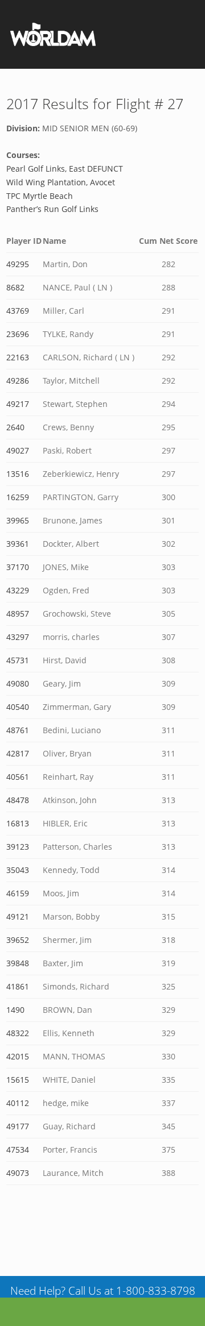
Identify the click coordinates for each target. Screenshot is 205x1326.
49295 (17, 264)
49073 (17, 1172)
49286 (17, 380)
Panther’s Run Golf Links (52, 208)
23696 (17, 334)
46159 (17, 893)
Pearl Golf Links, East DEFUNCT (64, 168)
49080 (17, 683)
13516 (17, 473)
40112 (17, 1103)
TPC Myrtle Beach (39, 195)
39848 (17, 963)
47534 (17, 1149)
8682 (15, 287)
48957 (17, 613)
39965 (17, 520)
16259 (17, 497)
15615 (17, 1079)
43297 (17, 636)
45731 (17, 660)
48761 (17, 730)
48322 (17, 1033)
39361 (17, 543)
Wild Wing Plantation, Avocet (60, 182)
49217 (17, 403)
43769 (17, 310)
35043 (17, 869)
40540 (17, 706)
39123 (17, 846)
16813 (17, 823)
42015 (17, 1056)
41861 (17, 986)
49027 (17, 450)
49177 (17, 1126)
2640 (15, 427)
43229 (17, 590)
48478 (17, 800)
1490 (15, 1009)
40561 (17, 776)
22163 (17, 357)
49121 (17, 916)
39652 (17, 939)
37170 (17, 567)
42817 (17, 753)
